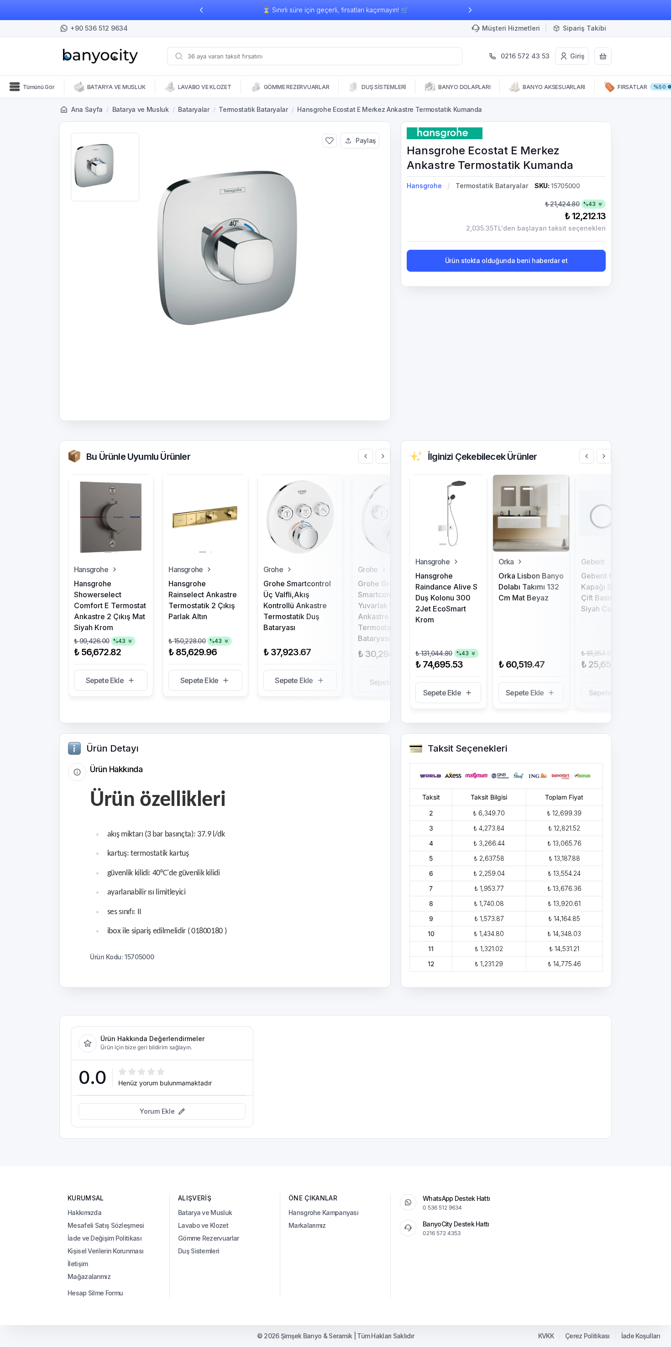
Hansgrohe (424, 185)
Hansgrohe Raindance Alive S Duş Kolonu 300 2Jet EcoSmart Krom (446, 597)
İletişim (78, 1264)
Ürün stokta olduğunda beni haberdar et (506, 260)
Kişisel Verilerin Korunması (105, 1251)
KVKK (546, 1336)
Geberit (592, 561)
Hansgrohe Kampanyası (323, 1212)
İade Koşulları (640, 1336)
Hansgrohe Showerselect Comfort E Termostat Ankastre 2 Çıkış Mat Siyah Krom (110, 605)
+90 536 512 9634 (99, 28)
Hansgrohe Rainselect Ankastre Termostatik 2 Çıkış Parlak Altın (202, 600)
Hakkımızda (84, 1212)
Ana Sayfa (87, 109)
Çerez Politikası (587, 1336)
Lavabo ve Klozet (203, 1225)
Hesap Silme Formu (95, 1293)
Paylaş (366, 140)
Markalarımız (307, 1225)
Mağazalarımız (89, 1276)
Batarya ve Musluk (140, 109)
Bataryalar (194, 109)
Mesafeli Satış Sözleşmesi (106, 1225)
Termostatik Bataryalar (253, 109)
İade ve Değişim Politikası (105, 1238)
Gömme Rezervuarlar (208, 1238)
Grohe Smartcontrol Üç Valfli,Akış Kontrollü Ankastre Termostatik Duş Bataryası (297, 605)
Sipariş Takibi (584, 28)
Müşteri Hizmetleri (511, 28)
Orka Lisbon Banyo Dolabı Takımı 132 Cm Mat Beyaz (531, 586)
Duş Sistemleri (198, 1251)
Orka (506, 561)
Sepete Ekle (105, 680)
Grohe (273, 569)
